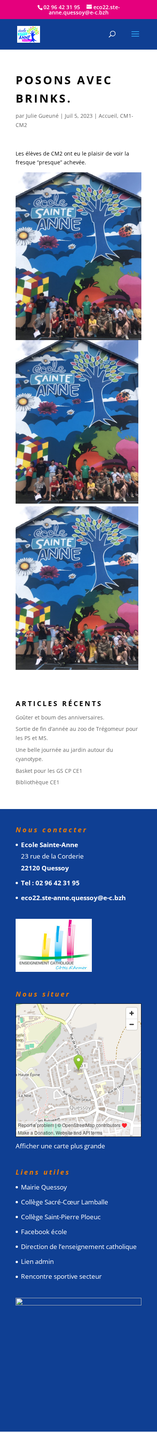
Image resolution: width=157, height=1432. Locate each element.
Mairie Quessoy (44, 1187)
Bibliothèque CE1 (37, 782)
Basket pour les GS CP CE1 (49, 770)
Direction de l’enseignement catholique (79, 1246)
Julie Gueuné (42, 115)
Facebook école (44, 1231)
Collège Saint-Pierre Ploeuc (61, 1216)
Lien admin (37, 1261)
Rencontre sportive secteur (61, 1276)
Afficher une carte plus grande (60, 1145)
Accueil (108, 115)
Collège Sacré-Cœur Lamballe (64, 1202)
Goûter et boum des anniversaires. (60, 717)
